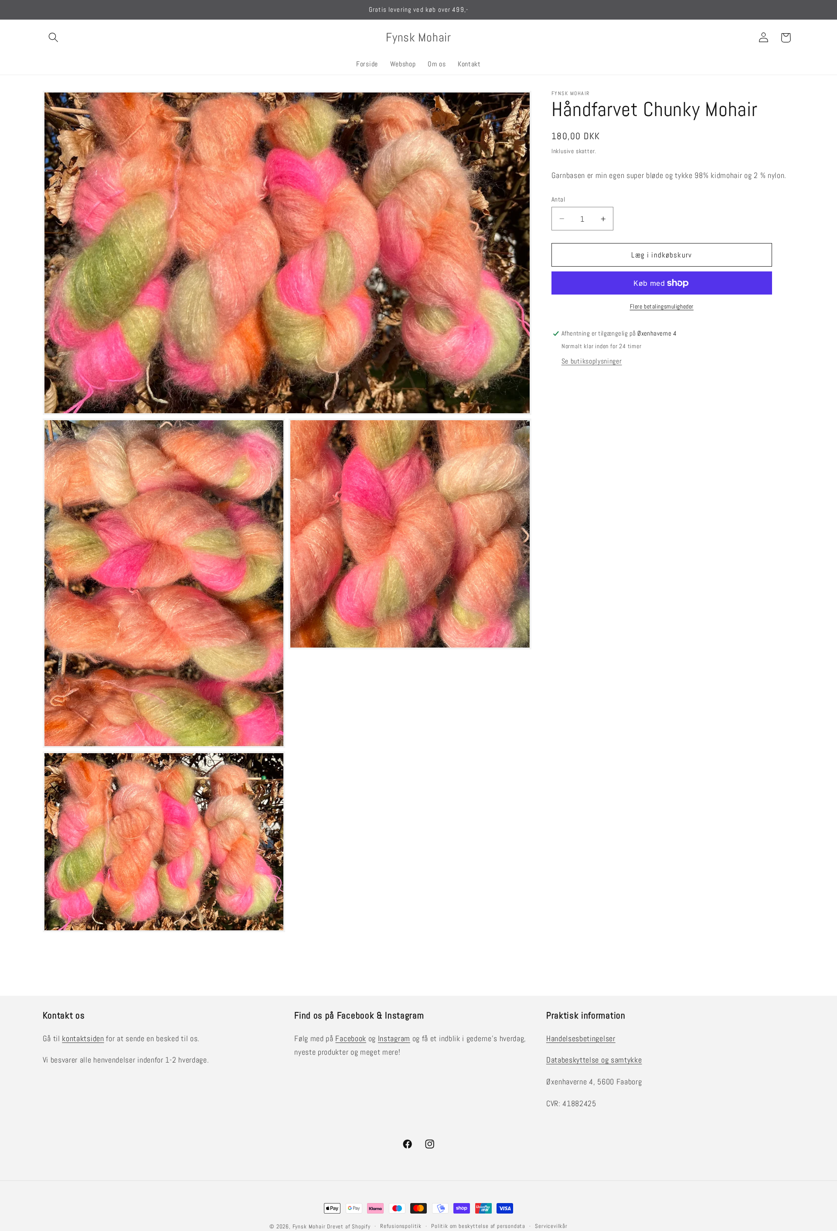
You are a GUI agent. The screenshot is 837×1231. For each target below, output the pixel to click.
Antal (558, 199)
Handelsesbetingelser (581, 1038)
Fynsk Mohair (309, 1226)
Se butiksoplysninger (591, 361)
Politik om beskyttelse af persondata (478, 1226)
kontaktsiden (83, 1038)
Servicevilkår (551, 1226)
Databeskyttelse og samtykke (594, 1060)
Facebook (350, 1038)
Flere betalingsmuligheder (662, 307)
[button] (54, 38)
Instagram (394, 1038)
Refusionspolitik (401, 1226)
